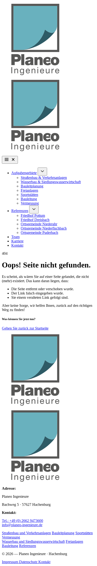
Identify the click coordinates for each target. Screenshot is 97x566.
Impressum (10, 562)
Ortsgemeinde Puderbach (39, 233)
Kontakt (17, 245)
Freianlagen (29, 190)
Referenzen (19, 211)
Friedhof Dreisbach (35, 220)
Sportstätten (29, 195)
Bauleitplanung (32, 186)
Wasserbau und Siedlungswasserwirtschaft (33, 541)
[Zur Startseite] (48, 40)
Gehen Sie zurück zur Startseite (25, 328)
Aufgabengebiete (24, 173)
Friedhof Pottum (33, 215)
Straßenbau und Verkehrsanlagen (26, 533)
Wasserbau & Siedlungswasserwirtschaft (51, 182)
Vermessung (30, 203)
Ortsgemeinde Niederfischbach (44, 228)
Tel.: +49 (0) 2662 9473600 (22, 521)
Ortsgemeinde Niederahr (39, 224)
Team (15, 237)
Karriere (17, 241)
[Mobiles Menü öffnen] (10, 160)
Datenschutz (28, 562)
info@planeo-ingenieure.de (22, 525)
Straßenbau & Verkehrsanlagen (44, 178)
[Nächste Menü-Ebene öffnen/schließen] (42, 172)
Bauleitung (29, 199)
